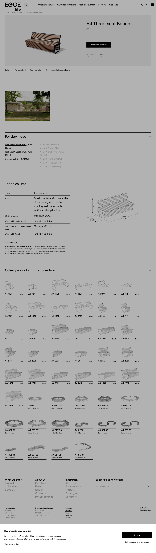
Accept (137, 535)
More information (11, 544)
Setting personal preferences (137, 542)
